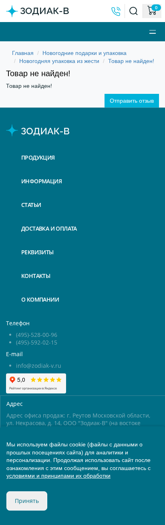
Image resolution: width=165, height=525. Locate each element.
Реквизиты (37, 252)
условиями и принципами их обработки (58, 475)
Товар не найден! (131, 61)
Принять (27, 501)
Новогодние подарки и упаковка (84, 53)
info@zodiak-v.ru (38, 365)
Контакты (35, 276)
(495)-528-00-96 (36, 335)
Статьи (31, 205)
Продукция (38, 157)
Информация (41, 181)
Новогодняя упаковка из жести (59, 61)
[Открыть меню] (154, 31)
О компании (40, 299)
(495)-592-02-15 (36, 342)
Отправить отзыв (132, 100)
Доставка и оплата (49, 228)
